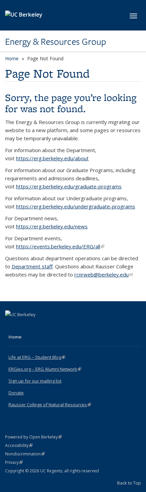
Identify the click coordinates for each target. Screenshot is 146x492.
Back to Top (129, 483)
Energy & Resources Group (55, 42)
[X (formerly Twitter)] (24, 326)
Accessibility (19, 445)
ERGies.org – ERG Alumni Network (44, 369)
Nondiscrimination (25, 454)
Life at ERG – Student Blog (36, 357)
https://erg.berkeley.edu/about (52, 158)
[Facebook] (11, 326)
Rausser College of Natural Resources (49, 405)
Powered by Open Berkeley (33, 437)
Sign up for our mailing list (34, 381)
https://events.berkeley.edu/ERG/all (60, 246)
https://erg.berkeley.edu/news (52, 226)
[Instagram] (37, 326)
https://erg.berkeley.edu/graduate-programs (69, 186)
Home (12, 58)
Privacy (14, 462)
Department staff (32, 266)
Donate (16, 393)
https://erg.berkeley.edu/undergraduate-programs (75, 206)
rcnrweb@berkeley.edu (103, 274)
